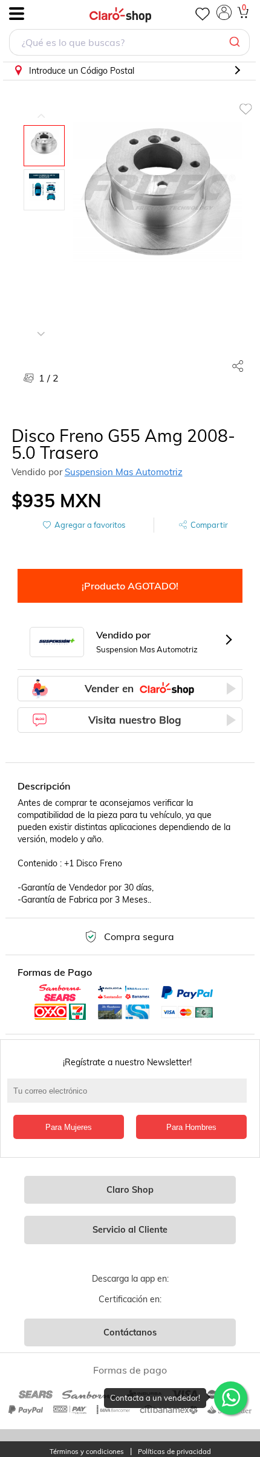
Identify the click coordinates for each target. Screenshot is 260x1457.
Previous (41, 107)
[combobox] (129, 44)
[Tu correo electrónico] (130, 1097)
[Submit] (236, 42)
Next (41, 325)
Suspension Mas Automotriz (124, 472)
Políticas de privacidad (174, 1452)
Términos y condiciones (87, 1452)
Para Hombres (191, 1127)
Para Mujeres (68, 1127)
